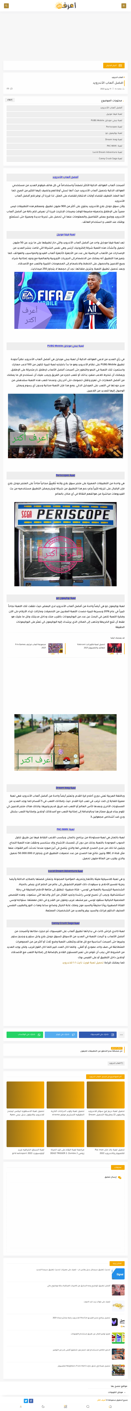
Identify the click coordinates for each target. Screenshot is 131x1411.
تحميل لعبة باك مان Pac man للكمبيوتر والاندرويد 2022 (109, 1152)
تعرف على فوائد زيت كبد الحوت (97, 1302)
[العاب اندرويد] (21, 1401)
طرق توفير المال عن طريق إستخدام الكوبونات (90, 1334)
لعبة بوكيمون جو (113, 133)
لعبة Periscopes (114, 127)
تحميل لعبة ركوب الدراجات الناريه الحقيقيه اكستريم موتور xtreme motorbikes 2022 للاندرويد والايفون (66, 1113)
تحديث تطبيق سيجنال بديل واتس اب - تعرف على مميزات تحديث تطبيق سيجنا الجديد (73, 1270)
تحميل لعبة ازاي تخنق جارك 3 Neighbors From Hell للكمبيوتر (84, 1366)
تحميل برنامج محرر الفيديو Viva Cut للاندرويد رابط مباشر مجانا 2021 (81, 1318)
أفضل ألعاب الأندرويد (111, 108)
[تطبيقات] (10, 1401)
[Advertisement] (65, 36)
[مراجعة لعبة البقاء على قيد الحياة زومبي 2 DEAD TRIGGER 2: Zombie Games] (65, 1133)
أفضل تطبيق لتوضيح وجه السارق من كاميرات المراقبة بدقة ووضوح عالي (78, 1286)
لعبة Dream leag (113, 140)
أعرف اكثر (101, 1400)
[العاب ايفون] (16, 1401)
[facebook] (31, 1401)
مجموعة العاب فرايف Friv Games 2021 (30, 646)
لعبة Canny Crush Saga (110, 159)
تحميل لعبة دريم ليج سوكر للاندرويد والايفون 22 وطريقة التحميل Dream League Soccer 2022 (106, 1113)
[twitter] (26, 1401)
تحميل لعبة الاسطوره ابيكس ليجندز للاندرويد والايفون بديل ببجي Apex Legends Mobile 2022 (26, 1113)
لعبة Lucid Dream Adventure (107, 152)
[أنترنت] (5, 1401)
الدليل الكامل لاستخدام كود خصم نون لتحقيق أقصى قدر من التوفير (81, 1350)
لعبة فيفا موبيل (114, 114)
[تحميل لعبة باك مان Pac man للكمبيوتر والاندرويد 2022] (105, 1133)
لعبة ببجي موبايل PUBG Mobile (106, 120)
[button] (97, 1035)
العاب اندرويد (117, 78)
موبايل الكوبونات (115, 1392)
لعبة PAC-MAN (114, 146)
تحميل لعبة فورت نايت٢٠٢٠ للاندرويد (83, 963)
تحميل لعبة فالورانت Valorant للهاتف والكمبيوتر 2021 (91, 646)
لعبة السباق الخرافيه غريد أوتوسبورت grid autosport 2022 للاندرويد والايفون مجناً (28, 1152)
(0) (8, 89)
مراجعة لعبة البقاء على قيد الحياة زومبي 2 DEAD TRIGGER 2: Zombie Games (67, 1152)
